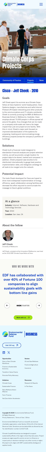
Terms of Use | (21, 417)
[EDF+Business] (14, 4)
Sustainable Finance (9, 386)
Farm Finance (6, 395)
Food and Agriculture (31, 365)
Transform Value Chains (10, 372)
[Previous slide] (7, 305)
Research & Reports (31, 383)
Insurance (28, 368)
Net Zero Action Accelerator (11, 398)
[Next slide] (39, 305)
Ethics (27, 417)
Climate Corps (7, 383)
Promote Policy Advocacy (10, 375)
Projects (30, 80)
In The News (29, 386)
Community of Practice (12, 80)
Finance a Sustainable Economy (9, 368)
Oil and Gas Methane (31, 361)
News (41, 80)
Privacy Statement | (9, 417)
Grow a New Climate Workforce (9, 362)
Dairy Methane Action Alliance (9, 391)
